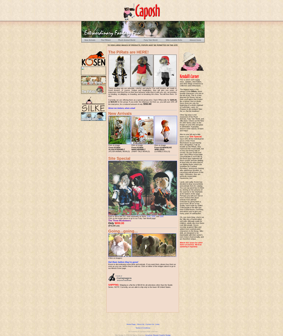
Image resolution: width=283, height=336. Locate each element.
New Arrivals (90, 40)
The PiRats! (106, 40)
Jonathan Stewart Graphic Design (158, 335)
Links (157, 324)
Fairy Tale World (151, 40)
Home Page (131, 324)
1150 (153, 216)
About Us (140, 324)
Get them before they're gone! (123, 262)
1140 (149, 216)
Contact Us (150, 324)
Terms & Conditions (143, 328)
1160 (161, 216)
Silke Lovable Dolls (174, 40)
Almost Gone (195, 40)
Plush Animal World (126, 40)
